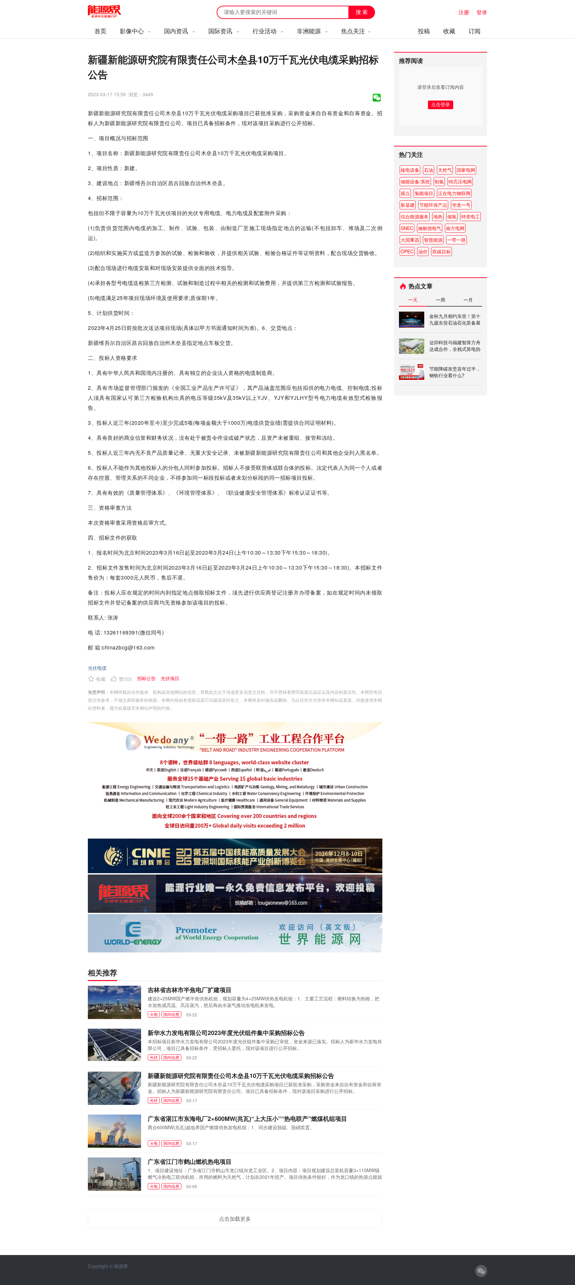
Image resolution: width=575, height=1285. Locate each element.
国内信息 (171, 1014)
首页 (100, 30)
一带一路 (456, 239)
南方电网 (455, 228)
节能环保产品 (433, 204)
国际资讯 (221, 30)
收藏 (449, 30)
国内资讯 (177, 30)
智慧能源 (433, 239)
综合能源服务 (415, 216)
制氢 (439, 181)
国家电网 (466, 169)
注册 (464, 12)
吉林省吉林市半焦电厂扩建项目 (190, 989)
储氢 (452, 216)
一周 (440, 299)
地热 (438, 216)
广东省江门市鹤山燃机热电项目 (190, 1161)
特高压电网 (460, 181)
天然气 (445, 169)
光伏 (154, 1057)
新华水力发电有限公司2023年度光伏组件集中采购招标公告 (226, 1032)
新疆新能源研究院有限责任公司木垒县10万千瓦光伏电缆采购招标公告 (241, 1075)
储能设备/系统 (415, 181)
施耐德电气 (429, 228)
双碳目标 (441, 251)
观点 (405, 193)
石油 (428, 169)
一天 (413, 299)
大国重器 (410, 239)
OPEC (407, 251)
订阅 (474, 30)
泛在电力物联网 (454, 193)
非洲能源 (309, 30)
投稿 (424, 30)
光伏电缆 (97, 667)
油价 (423, 251)
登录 (482, 12)
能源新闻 (110, 11)
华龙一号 (461, 204)
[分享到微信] (377, 98)
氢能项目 (424, 193)
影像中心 (132, 30)
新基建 (408, 204)
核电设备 (410, 169)
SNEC (407, 228)
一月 (468, 299)
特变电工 (470, 216)
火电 (154, 1014)
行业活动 (265, 30)
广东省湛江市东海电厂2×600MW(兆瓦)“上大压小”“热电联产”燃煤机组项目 (247, 1118)
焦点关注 (353, 30)
